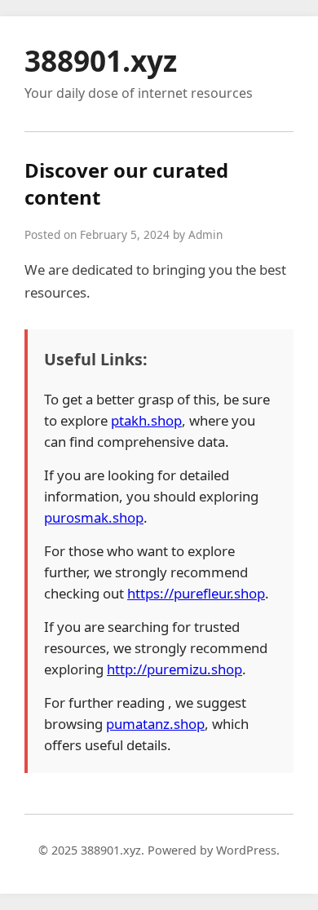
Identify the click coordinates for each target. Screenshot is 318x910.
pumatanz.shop (155, 723)
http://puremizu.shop (174, 669)
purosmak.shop (94, 517)
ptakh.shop (146, 420)
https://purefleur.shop (196, 593)
